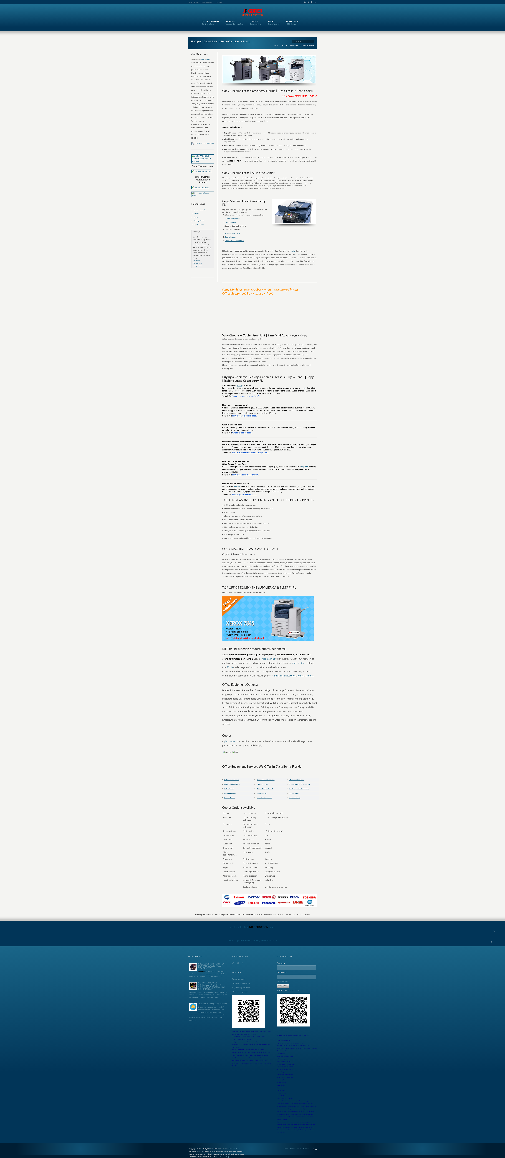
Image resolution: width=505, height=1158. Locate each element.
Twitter (238, 963)
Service (196, 2)
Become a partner (241, 992)
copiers (304, 467)
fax (281, 675)
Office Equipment (206, 2)
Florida (284, 45)
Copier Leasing (230, 237)
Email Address (282, 972)
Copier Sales (294, 793)
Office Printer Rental (265, 789)
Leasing (236, 486)
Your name (281, 963)
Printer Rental (262, 784)
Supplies (306, 1149)
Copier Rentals (294, 798)
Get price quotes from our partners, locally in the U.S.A (252, 940)
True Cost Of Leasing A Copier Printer (212, 1004)
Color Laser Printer (231, 780)
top (316, 1149)
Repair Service (199, 224)
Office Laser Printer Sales (234, 240)
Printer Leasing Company (299, 789)
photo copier (205, 59)
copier (293, 251)
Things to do (197, 263)
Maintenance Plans (232, 233)
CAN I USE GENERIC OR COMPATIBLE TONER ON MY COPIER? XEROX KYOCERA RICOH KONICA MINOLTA (211, 986)
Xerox (196, 217)
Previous (232, 1149)
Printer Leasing (230, 793)
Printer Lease (229, 798)
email (276, 675)
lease (239, 386)
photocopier (290, 675)
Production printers (232, 218)
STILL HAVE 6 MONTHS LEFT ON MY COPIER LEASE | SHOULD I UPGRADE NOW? (211, 966)
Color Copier (229, 789)
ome (190, 2)
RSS (304, 2)
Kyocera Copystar (200, 210)
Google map (197, 266)
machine (270, 658)
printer (300, 675)
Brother (196, 213)
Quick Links (219, 2)
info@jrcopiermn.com (242, 983)
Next (237, 1149)
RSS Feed (219, 1157)
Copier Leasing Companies (299, 784)
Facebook (311, 2)
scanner (309, 675)
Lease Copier (262, 793)
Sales (299, 1149)
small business (299, 663)
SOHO (230, 667)
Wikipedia (196, 260)
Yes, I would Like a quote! (253, 927)
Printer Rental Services (265, 780)
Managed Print (199, 221)
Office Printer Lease (296, 780)
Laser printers (230, 222)
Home (276, 45)
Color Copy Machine (232, 784)
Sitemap (226, 1157)
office (263, 658)
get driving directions (242, 987)
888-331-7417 (239, 979)
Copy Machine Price (264, 798)
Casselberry (294, 45)
